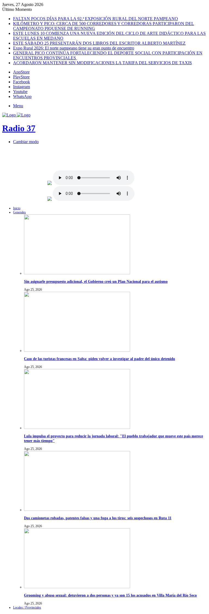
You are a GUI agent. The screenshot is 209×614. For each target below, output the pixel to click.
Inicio (16, 208)
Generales (19, 212)
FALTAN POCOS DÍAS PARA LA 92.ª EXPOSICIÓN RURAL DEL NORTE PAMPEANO (95, 18)
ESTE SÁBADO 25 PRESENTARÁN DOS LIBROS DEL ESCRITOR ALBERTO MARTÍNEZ (99, 43)
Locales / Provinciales (27, 607)
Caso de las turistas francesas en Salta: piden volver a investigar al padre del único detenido (99, 359)
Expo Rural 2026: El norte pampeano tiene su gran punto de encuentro (73, 48)
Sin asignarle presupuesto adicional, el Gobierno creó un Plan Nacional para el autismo (96, 281)
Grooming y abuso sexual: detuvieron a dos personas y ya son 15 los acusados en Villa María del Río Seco (110, 595)
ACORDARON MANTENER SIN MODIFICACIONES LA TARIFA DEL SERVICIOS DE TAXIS (102, 62)
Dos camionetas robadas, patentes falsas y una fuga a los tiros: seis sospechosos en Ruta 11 (97, 518)
